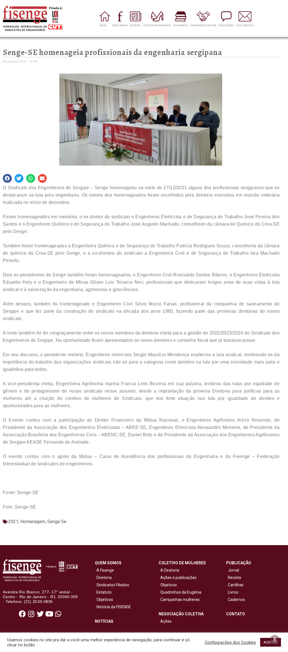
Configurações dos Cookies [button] (230, 642)
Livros (233, 592)
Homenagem (32, 521)
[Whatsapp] (58, 613)
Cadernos (236, 599)
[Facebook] (22, 613)
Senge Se (56, 521)
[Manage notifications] (274, 639)
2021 (13, 521)
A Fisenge (104, 570)
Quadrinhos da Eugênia (180, 592)
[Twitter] (40, 613)
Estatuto (103, 592)
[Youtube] (49, 613)
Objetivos (104, 599)
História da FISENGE (113, 607)
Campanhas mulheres (179, 599)
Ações (165, 621)
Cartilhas (236, 585)
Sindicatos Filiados (112, 585)
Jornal (233, 570)
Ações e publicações (178, 577)
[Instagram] (31, 613)
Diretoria (103, 577)
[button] (7, 178)
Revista (234, 577)
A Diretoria (169, 570)
